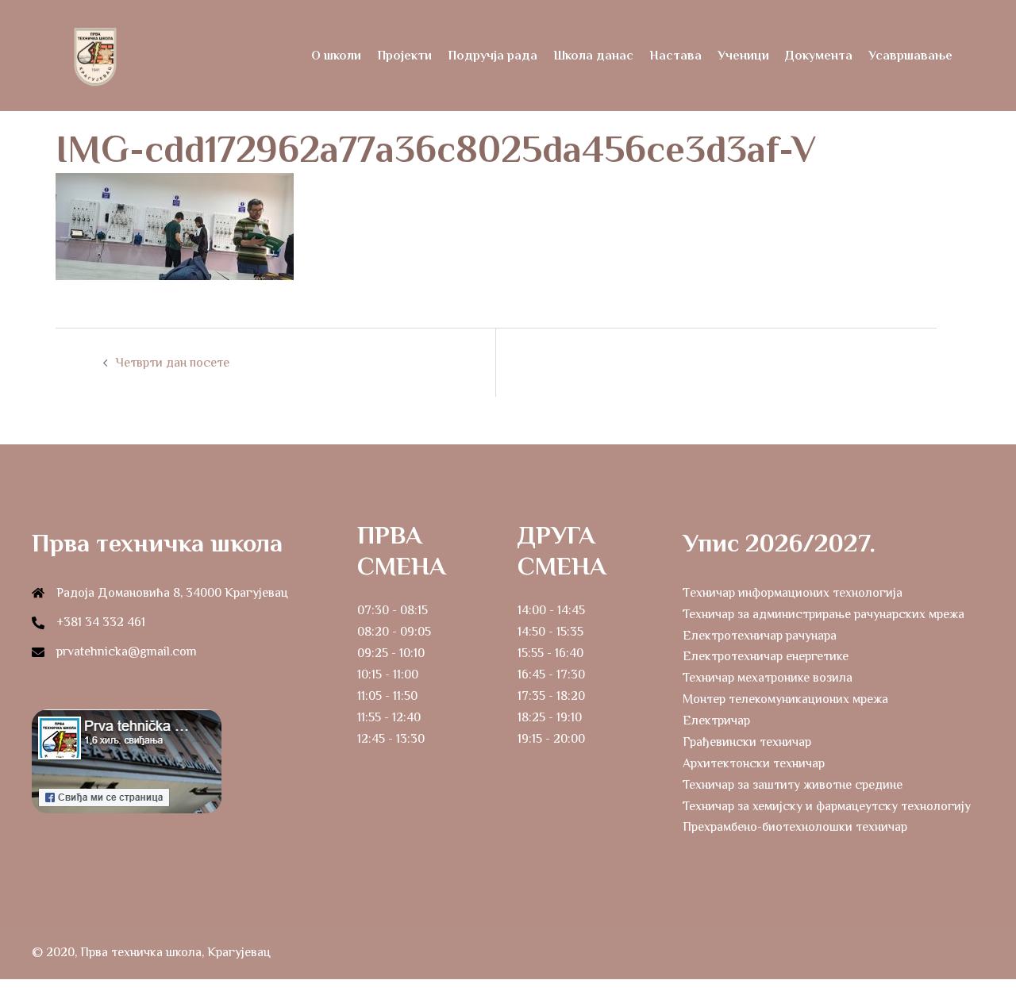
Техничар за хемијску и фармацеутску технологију (827, 806)
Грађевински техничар (747, 742)
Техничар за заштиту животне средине (792, 785)
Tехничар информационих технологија (792, 593)
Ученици (743, 55)
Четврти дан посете (172, 362)
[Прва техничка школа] (95, 55)
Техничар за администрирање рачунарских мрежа (823, 614)
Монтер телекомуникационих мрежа (785, 699)
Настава (675, 55)
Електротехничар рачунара (760, 635)
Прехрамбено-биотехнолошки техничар (795, 827)
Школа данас (593, 55)
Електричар (716, 720)
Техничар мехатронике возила (767, 678)
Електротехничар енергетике (766, 656)
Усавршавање (910, 55)
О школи (336, 55)
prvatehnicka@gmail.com (126, 651)
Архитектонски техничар (754, 763)
